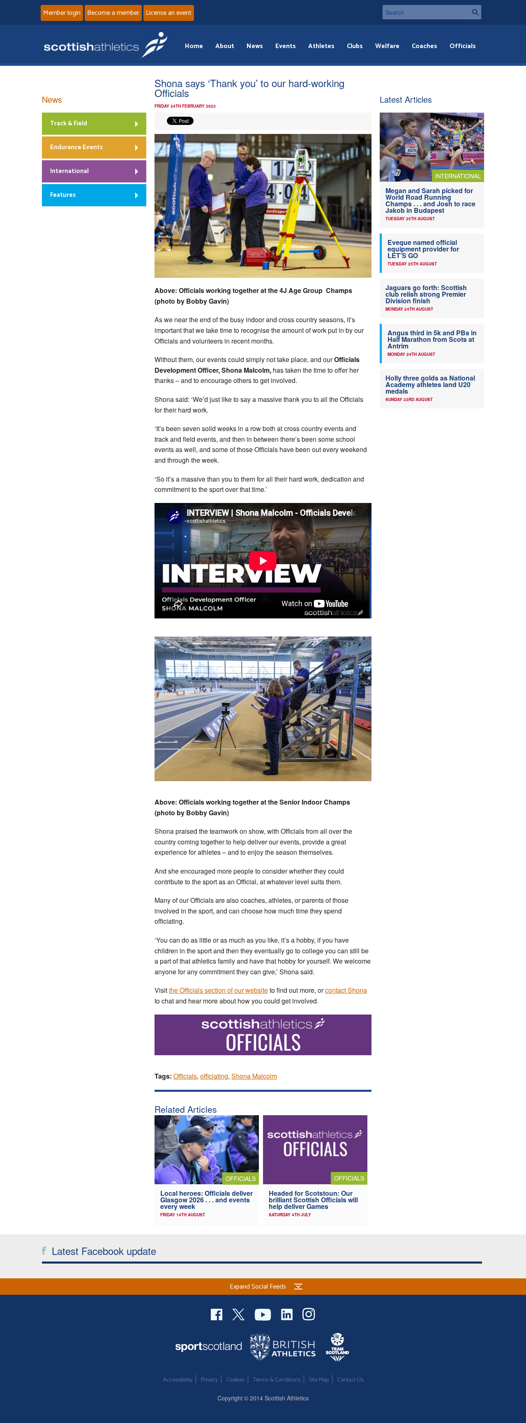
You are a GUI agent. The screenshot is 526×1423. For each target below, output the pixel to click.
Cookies (235, 1380)
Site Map (319, 1380)
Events (285, 46)
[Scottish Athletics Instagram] (308, 1313)
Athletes (321, 46)
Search (473, 12)
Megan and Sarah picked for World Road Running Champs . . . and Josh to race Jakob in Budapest (430, 200)
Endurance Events (76, 147)
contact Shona (346, 990)
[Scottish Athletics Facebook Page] (217, 1313)
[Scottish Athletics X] (239, 1313)
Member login (62, 12)
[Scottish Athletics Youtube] (264, 1313)
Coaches (424, 46)
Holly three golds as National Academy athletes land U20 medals (430, 384)
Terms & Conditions (276, 1380)
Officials (463, 46)
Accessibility (177, 1380)
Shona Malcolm (254, 1076)
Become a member (113, 12)
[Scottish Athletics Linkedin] (287, 1313)
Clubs (355, 46)
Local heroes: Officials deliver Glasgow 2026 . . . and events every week (206, 1199)
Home (194, 46)
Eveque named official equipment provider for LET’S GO (423, 249)
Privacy (209, 1380)
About (224, 46)
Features (63, 195)
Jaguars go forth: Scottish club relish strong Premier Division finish (426, 294)
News (255, 46)
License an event (168, 12)
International (69, 171)
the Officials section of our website (218, 990)
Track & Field (68, 123)
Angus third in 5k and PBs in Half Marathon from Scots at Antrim (432, 339)
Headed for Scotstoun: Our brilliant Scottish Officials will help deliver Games (313, 1199)
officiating (214, 1076)
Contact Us (350, 1380)
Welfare (387, 46)
